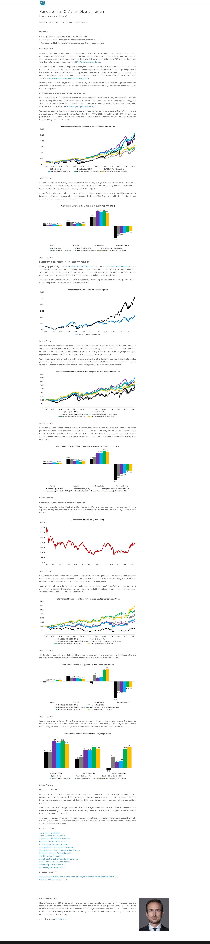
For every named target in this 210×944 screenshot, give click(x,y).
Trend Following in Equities (49, 833)
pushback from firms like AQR (120, 266)
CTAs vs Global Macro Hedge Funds (53, 844)
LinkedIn (59, 919)
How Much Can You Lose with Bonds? (54, 862)
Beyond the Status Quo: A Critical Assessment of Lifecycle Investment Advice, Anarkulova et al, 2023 (78, 877)
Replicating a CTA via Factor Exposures (54, 838)
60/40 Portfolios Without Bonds (87, 62)
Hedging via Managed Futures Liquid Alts (55, 853)
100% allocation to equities (81, 266)
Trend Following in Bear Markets (52, 836)
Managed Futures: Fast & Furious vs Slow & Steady (59, 850)
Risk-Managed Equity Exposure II (80, 106)
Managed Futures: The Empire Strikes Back (56, 847)
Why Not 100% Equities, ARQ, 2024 (53, 879)
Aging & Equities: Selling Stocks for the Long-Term (68, 78)
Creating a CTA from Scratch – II (52, 841)
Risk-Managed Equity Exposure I (52, 867)
